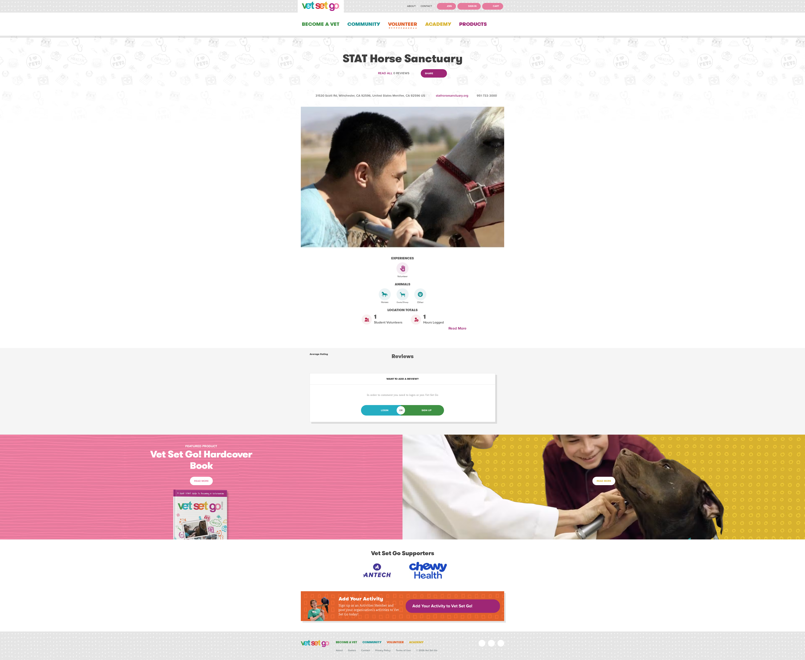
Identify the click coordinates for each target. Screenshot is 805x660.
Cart (495, 6)
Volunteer (402, 24)
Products (473, 24)
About (411, 6)
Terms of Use (403, 650)
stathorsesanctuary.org (452, 95)
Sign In (472, 6)
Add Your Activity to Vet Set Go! (442, 606)
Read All (385, 73)
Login (384, 410)
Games (352, 650)
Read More (458, 328)
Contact (426, 6)
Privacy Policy (383, 650)
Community (363, 24)
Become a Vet (320, 24)
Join (449, 6)
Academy (438, 24)
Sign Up (426, 410)
